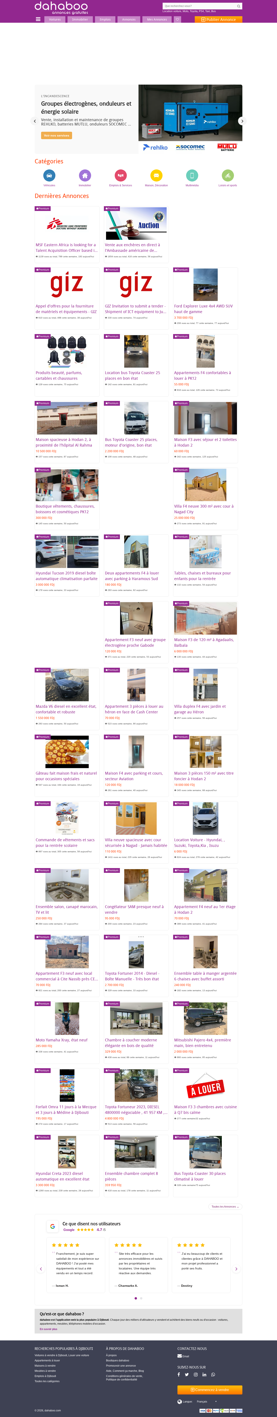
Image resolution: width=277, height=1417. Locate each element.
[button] (136, 1298)
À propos (111, 1355)
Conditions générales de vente (124, 1376)
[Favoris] (177, 19)
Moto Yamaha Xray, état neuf (61, 1039)
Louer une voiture (78, 1355)
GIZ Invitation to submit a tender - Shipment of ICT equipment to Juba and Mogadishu (136, 311)
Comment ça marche (125, 1370)
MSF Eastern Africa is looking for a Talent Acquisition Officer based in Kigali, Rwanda (66, 250)
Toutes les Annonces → (225, 1206)
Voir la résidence (56, 143)
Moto (185, 11)
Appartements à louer (47, 1360)
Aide (108, 1370)
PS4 (201, 11)
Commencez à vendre (211, 1390)
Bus (213, 11)
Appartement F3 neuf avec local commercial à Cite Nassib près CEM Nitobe (67, 979)
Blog (141, 1370)
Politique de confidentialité (121, 1379)
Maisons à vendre (45, 1365)
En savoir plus (48, 1329)
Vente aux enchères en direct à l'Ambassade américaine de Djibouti (132, 250)
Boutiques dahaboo (117, 1360)
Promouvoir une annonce (121, 1365)
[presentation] (34, 121)
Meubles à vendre (45, 1370)
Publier (220, 19)
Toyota (194, 11)
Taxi (207, 11)
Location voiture (172, 11)
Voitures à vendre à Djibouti (51, 1355)
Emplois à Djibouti (45, 1376)
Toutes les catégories (47, 1381)
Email (185, 1356)
